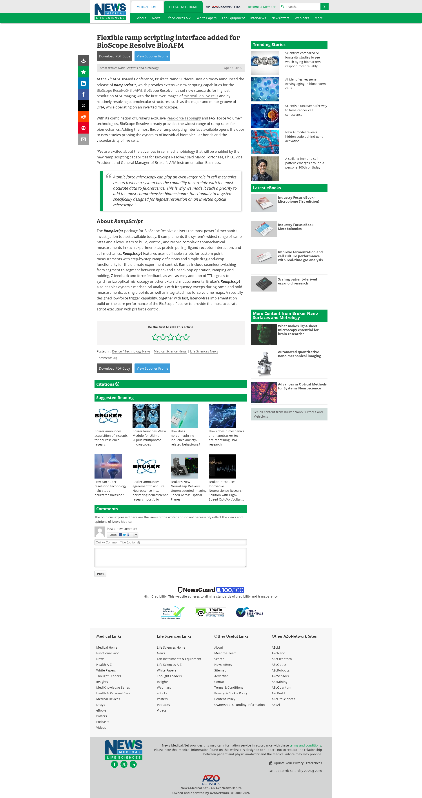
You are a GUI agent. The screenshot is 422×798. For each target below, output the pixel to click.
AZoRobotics (281, 670)
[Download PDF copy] (83, 60)
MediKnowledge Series (113, 687)
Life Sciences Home (183, 7)
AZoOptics (279, 664)
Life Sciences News (204, 351)
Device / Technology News (131, 351)
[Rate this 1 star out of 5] (155, 337)
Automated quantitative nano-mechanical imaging (299, 354)
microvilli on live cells (201, 96)
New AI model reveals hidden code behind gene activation (304, 136)
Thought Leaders (108, 676)
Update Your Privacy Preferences (297, 763)
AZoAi (276, 705)
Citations (105, 384)
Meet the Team (225, 653)
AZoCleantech (282, 659)
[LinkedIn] (83, 83)
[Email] (83, 139)
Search (219, 659)
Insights (102, 682)
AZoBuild (278, 693)
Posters (101, 716)
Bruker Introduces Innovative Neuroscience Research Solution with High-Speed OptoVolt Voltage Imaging (226, 493)
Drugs (100, 705)
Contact (220, 682)
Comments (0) (107, 358)
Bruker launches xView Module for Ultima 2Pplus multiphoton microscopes (149, 437)
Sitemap (220, 670)
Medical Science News (170, 351)
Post (100, 574)
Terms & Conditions (228, 687)
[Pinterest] (83, 128)
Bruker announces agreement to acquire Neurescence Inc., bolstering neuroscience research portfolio (150, 490)
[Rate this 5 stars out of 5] (186, 337)
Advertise (221, 676)
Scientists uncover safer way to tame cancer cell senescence (306, 110)
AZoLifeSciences (283, 699)
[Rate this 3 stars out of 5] (171, 337)
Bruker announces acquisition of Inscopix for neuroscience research (111, 437)
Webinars (164, 687)
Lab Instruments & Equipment (179, 659)
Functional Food (108, 653)
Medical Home (147, 7)
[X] (83, 105)
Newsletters (223, 664)
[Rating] (83, 71)
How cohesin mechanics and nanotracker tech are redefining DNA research (226, 437)
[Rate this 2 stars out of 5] (163, 337)
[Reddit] (83, 116)
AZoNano (278, 653)
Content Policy (224, 699)
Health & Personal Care (113, 693)
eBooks (101, 710)
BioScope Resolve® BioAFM (119, 90)
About (218, 647)
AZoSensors (280, 676)
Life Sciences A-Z (169, 664)
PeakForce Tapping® (184, 118)
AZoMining (279, 682)
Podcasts (102, 722)
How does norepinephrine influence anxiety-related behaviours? (185, 437)
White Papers (106, 670)
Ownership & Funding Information (239, 705)
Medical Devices (108, 699)
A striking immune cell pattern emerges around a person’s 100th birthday (304, 162)
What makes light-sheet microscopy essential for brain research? (298, 330)
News (100, 659)
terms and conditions (305, 745)
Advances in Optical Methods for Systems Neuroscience (302, 386)
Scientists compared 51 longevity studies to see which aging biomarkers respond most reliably (303, 59)
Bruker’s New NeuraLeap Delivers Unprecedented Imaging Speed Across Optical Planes (189, 490)
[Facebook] (83, 94)
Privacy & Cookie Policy (230, 693)
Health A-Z (104, 664)
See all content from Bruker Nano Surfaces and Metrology (288, 414)
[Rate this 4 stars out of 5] (178, 337)
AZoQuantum (281, 687)
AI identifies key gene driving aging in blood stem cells (305, 83)
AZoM (276, 647)
